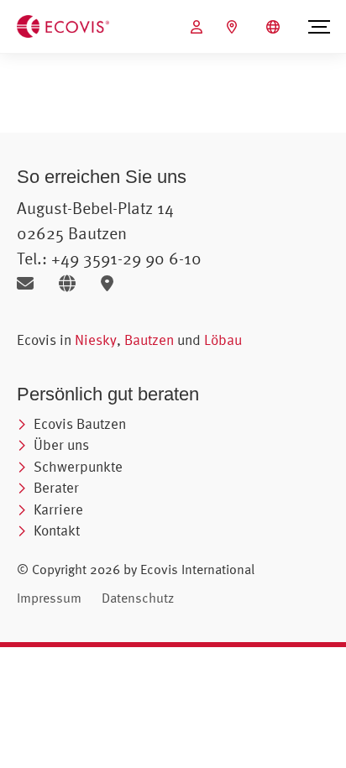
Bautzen (149, 339)
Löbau (223, 339)
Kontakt (57, 530)
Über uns (61, 444)
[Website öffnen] (73, 283)
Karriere (58, 509)
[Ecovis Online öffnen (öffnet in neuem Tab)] (199, 26)
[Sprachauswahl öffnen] (275, 26)
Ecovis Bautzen (80, 423)
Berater (56, 487)
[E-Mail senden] (31, 283)
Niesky (96, 339)
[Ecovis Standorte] (234, 26)
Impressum (49, 597)
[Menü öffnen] (319, 27)
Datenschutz (138, 597)
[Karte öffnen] (111, 283)
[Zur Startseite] (63, 25)
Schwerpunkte (78, 466)
